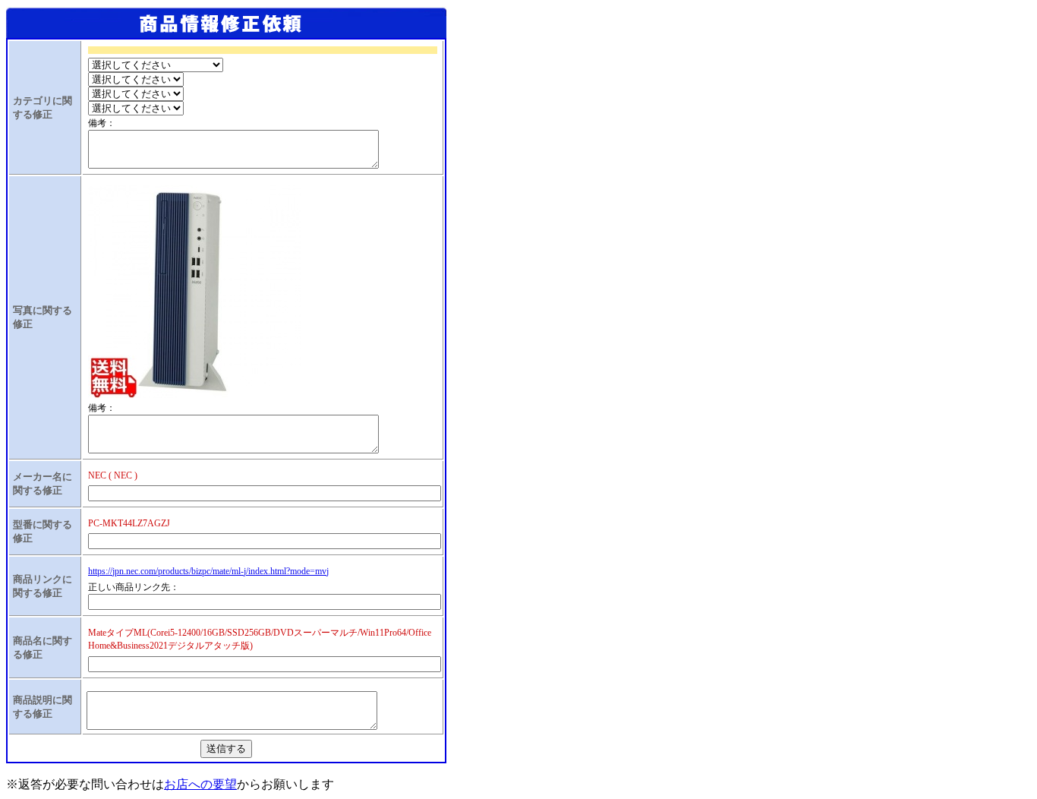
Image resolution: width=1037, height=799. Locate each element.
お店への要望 (200, 784)
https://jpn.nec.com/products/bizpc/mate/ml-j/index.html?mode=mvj (208, 571)
